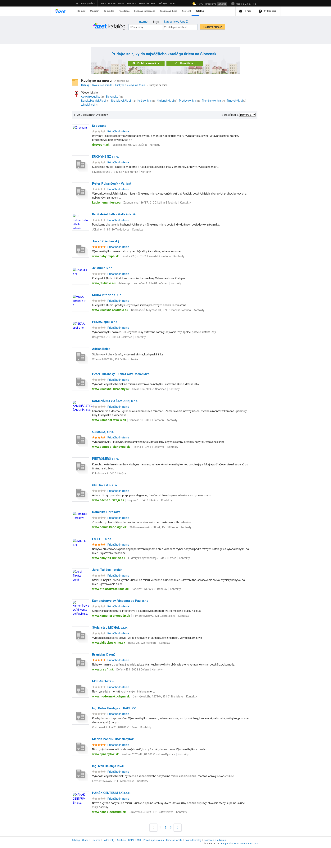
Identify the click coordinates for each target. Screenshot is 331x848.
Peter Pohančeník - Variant (111, 183)
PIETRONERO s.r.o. (105, 458)
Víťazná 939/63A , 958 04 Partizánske (115, 359)
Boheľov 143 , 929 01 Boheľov (149, 589)
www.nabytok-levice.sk (108, 558)
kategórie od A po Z (176, 21)
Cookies (121, 840)
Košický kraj (145, 100)
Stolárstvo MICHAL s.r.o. (110, 627)
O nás (85, 840)
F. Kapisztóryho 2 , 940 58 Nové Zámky (115, 171)
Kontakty (155, 144)
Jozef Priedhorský (105, 241)
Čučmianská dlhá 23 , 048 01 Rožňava (115, 727)
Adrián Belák (101, 349)
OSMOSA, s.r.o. (103, 432)
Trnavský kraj (235, 100)
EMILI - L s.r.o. (102, 539)
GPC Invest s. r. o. (105, 485)
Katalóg (76, 840)
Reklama (95, 840)
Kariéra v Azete (174, 840)
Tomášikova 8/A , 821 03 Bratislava (154, 615)
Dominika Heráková (106, 512)
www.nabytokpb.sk (105, 256)
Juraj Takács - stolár (107, 570)
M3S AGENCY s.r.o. (105, 681)
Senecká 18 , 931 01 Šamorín (146, 420)
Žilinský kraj (88, 104)
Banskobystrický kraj (93, 100)
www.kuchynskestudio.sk (110, 310)
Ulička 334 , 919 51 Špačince (149, 389)
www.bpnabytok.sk (105, 754)
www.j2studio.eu (104, 283)
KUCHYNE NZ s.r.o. (105, 156)
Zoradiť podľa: (230, 114)
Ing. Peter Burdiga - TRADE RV (114, 708)
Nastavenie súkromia (215, 840)
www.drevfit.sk (103, 669)
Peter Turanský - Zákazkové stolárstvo (121, 374)
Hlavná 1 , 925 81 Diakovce (149, 446)
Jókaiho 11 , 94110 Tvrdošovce (110, 229)
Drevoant (99, 126)
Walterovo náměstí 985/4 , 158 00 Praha (153, 527)
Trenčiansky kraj (211, 100)
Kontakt (193, 840)
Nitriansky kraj (165, 100)
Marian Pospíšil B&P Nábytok (113, 739)
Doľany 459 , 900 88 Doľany (132, 669)
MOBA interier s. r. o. (107, 295)
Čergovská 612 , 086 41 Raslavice (112, 337)
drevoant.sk (101, 145)
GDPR (131, 840)
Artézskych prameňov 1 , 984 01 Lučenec (143, 283)
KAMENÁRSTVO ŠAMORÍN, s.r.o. (115, 401)
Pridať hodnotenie (118, 131)
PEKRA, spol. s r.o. (105, 322)
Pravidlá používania (153, 840)
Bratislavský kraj (121, 100)
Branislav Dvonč (103, 654)
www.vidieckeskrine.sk (108, 642)
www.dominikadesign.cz (109, 527)
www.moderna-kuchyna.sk (111, 696)
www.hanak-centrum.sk (109, 812)
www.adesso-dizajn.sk (108, 500)
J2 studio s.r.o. (102, 268)
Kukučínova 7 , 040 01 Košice (109, 473)
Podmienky (109, 840)
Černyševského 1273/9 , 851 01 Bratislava (158, 696)
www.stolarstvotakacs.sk (110, 589)
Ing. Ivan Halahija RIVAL (108, 766)
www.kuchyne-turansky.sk (110, 389)
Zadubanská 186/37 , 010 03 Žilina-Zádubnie (150, 202)
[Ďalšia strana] (178, 827)
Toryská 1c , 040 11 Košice (142, 500)
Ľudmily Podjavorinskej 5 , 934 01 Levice (152, 558)
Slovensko (112, 96)
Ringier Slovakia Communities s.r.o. (239, 843)
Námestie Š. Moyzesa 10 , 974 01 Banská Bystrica (161, 310)
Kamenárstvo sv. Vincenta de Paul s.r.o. (120, 601)
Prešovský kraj (188, 100)
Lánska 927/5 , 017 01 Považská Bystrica (146, 256)
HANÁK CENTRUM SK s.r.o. (111, 793)
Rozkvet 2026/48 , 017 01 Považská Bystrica (148, 754)
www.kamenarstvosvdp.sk (111, 615)
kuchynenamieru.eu (106, 202)
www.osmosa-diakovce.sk (111, 447)
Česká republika (90, 96)
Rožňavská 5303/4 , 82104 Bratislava (151, 812)
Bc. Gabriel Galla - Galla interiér (114, 214)
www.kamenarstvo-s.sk (109, 420)
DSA (139, 840)
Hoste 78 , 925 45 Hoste (142, 642)
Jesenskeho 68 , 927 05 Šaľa (129, 144)
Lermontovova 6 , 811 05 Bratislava (113, 781)
